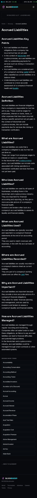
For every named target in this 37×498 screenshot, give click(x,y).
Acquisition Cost (8, 430)
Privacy (10, 488)
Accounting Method (9, 372)
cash (23, 274)
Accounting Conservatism (11, 367)
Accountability (7, 362)
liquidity (15, 88)
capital (25, 72)
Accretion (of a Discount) (11, 386)
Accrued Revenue (9, 410)
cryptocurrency (25, 161)
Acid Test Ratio (8, 420)
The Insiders (11, 485)
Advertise (20, 485)
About (3, 485)
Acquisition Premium (9, 434)
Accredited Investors (10, 382)
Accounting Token (9, 377)
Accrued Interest (8, 406)
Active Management (9, 439)
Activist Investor (8, 444)
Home (3, 24)
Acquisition (6, 425)
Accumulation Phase (10, 415)
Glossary (10, 24)
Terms (4, 488)
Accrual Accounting (9, 391)
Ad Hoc (5, 449)
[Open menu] (33, 7)
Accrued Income (8, 401)
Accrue (5, 396)
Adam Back (7, 454)
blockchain (22, 56)
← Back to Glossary (9, 464)
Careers (27, 485)
